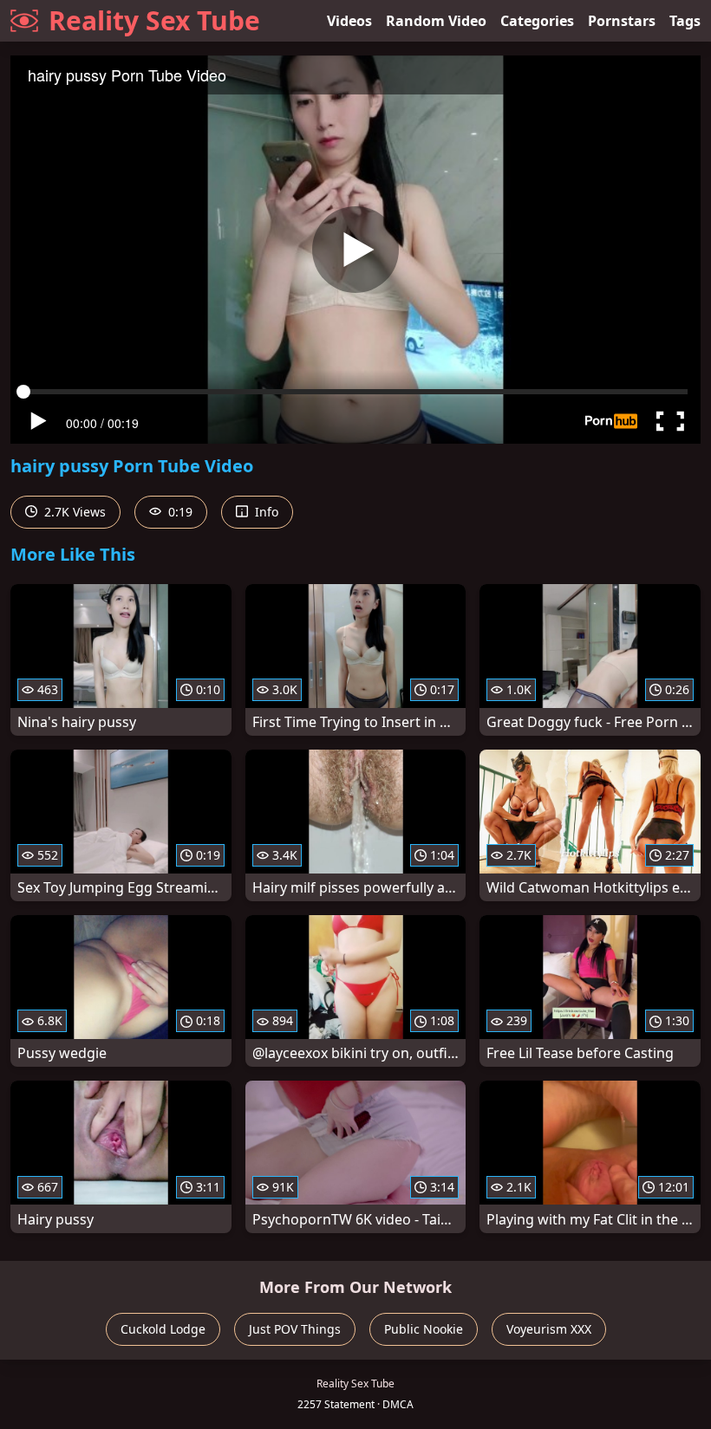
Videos (349, 20)
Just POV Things (295, 1329)
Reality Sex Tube (154, 20)
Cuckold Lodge (163, 1329)
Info (264, 511)
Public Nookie (423, 1329)
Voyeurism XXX (548, 1329)
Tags (685, 20)
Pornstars (622, 20)
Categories (537, 20)
